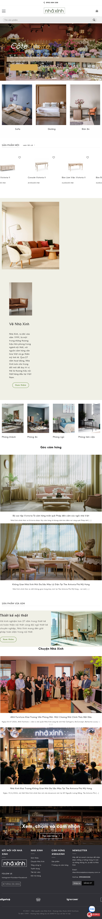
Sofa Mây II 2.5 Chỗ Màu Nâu (64, 178)
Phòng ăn (32, 436)
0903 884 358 (52, 2)
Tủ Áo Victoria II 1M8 (28, 177)
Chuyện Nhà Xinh (37, 861)
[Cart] (97, 11)
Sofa (17, 129)
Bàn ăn (86, 129)
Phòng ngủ (58, 436)
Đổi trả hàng (36, 876)
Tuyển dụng (35, 868)
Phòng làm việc (86, 436)
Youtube (14, 877)
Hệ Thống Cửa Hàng (11, 884)
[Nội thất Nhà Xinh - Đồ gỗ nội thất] (54, 11)
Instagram (6, 877)
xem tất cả (28, 145)
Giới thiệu (35, 858)
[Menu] (4, 11)
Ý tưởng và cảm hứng (60, 865)
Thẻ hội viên (35, 872)
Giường (52, 129)
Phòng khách (9, 436)
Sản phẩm (56, 861)
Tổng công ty (36, 865)
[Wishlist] (10, 157)
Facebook (23, 877)
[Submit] (94, 19)
